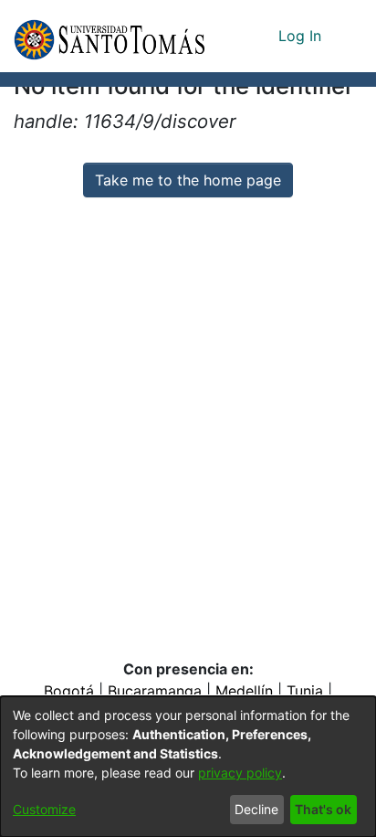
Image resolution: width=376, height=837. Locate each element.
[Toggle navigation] (348, 35)
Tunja (305, 691)
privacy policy (240, 772)
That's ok (323, 809)
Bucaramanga (155, 691)
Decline (256, 809)
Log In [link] (300, 35)
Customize (44, 809)
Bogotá (69, 691)
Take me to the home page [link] (188, 180)
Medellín (244, 691)
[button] (109, 36)
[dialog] (188, 766)
